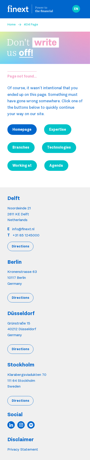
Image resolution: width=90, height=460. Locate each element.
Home (11, 24)
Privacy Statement (22, 449)
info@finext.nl (23, 229)
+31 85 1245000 (26, 235)
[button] (76, 9)
